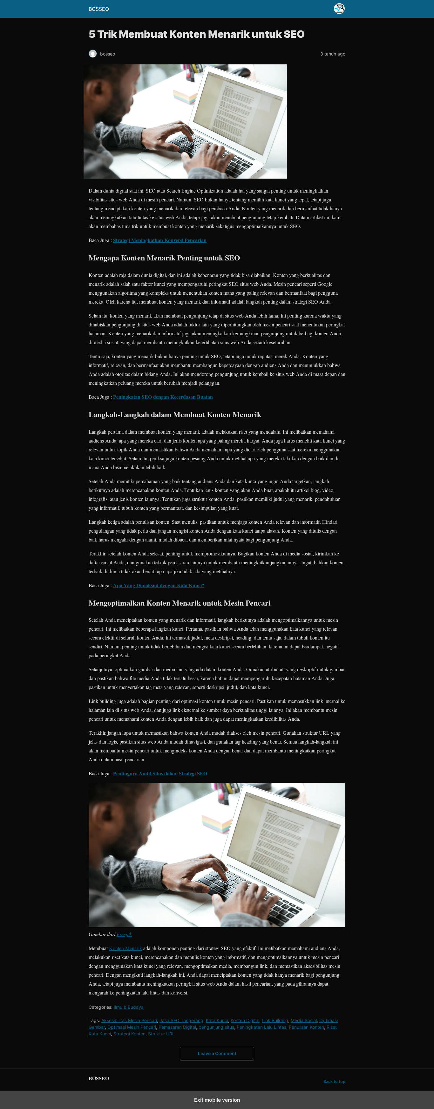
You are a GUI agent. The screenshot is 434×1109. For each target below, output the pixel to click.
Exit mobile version (217, 1100)
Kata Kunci (217, 1020)
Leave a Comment (217, 1053)
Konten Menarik (125, 948)
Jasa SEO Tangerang (181, 1020)
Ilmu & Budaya (129, 1007)
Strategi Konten (129, 1033)
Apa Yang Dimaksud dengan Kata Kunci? (158, 585)
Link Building (275, 1020)
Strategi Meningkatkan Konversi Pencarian (160, 240)
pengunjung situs (216, 1027)
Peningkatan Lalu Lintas (261, 1027)
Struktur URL (161, 1033)
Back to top (334, 1081)
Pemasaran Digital (177, 1027)
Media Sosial (304, 1020)
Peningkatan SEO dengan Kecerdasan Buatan (163, 396)
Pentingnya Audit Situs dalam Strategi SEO (160, 773)
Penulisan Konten (306, 1027)
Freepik (124, 934)
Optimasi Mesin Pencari (131, 1027)
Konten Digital (245, 1020)
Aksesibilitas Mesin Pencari (129, 1020)
